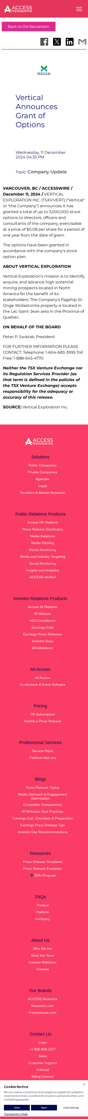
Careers (42, 969)
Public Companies (42, 465)
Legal (42, 486)
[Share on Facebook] (44, 42)
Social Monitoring (42, 563)
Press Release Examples (42, 868)
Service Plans (42, 751)
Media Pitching (42, 543)
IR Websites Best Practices (42, 811)
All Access (42, 678)
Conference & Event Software (43, 684)
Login (42, 1042)
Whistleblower (42, 648)
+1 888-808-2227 (42, 1049)
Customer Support (42, 1063)
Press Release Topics (42, 787)
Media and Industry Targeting (42, 557)
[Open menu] (79, 9)
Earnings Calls (43, 627)
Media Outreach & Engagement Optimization (42, 796)
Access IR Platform (42, 607)
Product (43, 905)
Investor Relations (42, 962)
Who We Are (42, 949)
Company (42, 919)
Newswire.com (42, 1006)
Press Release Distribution (42, 529)
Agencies (42, 479)
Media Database (42, 536)
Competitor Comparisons (42, 805)
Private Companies (42, 472)
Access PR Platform (42, 522)
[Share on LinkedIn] (70, 42)
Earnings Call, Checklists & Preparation (42, 818)
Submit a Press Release (42, 721)
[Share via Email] (82, 42)
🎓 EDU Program (42, 875)
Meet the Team (42, 955)
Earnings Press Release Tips (42, 825)
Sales (42, 1056)
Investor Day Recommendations (42, 832)
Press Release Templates (42, 862)
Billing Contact (43, 1076)
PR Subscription (42, 714)
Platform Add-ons (42, 758)
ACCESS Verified (43, 577)
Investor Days (42, 641)
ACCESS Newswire (42, 999)
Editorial (42, 1070)
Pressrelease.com (42, 1013)
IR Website (42, 614)
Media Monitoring (42, 550)
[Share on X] (57, 42)
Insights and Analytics (42, 570)
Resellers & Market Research (42, 493)
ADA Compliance (42, 620)
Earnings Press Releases (42, 634)
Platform (42, 912)
